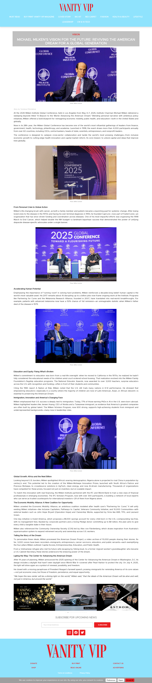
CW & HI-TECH (83, 22)
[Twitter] (82, 632)
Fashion (104, 17)
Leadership (67, 22)
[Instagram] (69, 632)
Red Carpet (90, 17)
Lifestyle (138, 17)
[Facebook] (76, 632)
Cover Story (64, 17)
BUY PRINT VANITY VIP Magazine (39, 17)
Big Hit (78, 17)
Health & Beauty (120, 17)
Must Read (14, 17)
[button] (16, 597)
